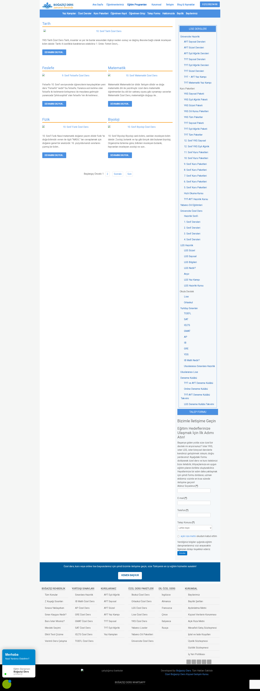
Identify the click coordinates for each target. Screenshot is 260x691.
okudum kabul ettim (198, 536)
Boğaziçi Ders (183, 670)
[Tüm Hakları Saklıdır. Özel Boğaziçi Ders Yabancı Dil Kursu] (55, 672)
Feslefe (48, 68)
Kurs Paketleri (101, 13)
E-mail (182, 498)
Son (129, 174)
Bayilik (180, 13)
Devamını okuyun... (54, 52)
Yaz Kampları (69, 13)
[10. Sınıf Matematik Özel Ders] (140, 75)
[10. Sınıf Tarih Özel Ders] (107, 31)
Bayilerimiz (192, 13)
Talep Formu (153, 13)
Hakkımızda (168, 13)
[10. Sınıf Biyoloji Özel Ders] (140, 126)
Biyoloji (113, 119)
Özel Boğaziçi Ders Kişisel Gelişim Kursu (186, 674)
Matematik (117, 68)
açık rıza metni (188, 536)
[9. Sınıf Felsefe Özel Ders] (74, 75)
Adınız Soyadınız (187, 486)
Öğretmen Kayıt (119, 13)
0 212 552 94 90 (209, 4)
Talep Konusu (186, 522)
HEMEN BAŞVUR (130, 575)
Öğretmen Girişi (137, 13)
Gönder (182, 553)
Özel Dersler (84, 13)
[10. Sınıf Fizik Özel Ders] (74, 126)
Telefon (182, 510)
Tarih (46, 23)
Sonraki (118, 174)
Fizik (46, 119)
